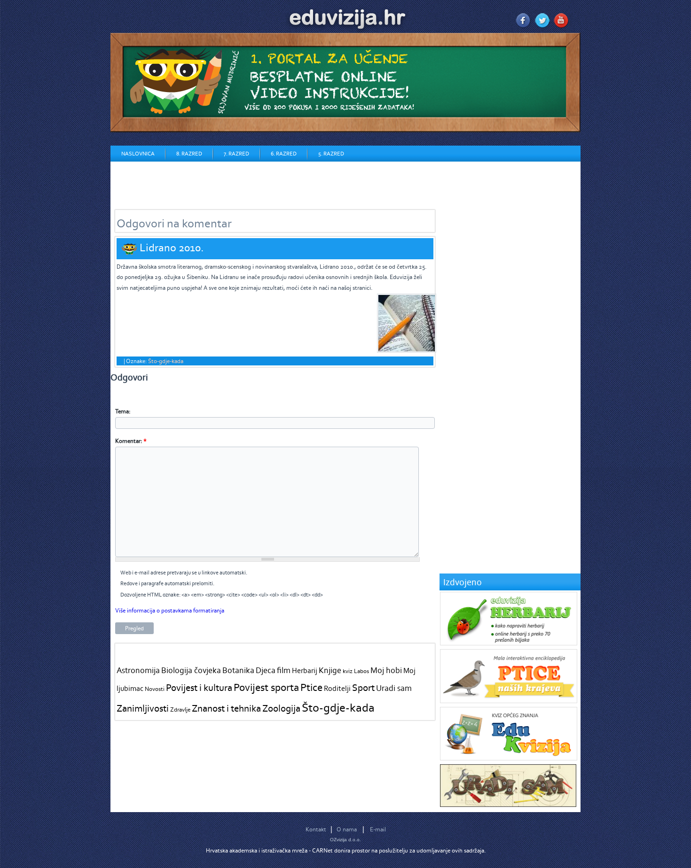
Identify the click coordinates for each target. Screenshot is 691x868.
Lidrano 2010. (172, 247)
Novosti (155, 688)
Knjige (330, 670)
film (284, 670)
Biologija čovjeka (191, 670)
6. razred (284, 153)
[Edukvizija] (508, 758)
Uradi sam (394, 688)
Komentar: (131, 440)
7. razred (236, 153)
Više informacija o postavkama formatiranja (169, 610)
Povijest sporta (266, 687)
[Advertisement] (281, 183)
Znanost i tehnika (226, 708)
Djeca (265, 670)
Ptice (311, 687)
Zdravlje (180, 709)
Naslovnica (138, 153)
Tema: (122, 411)
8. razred (189, 153)
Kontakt (316, 829)
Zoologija (281, 708)
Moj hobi (386, 670)
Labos (361, 670)
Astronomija (138, 670)
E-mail (378, 829)
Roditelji (337, 688)
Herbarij (304, 670)
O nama (347, 829)
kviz (348, 670)
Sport (363, 687)
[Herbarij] (508, 643)
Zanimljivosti (143, 708)
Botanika (238, 670)
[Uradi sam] (508, 804)
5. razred (331, 153)
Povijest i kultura (199, 687)
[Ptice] (508, 701)
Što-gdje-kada (165, 360)
